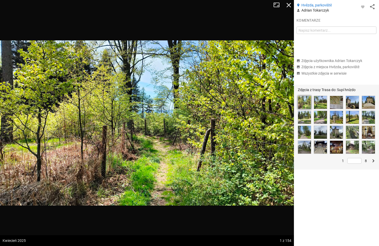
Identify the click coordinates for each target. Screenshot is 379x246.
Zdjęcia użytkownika (331, 61)
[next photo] (283, 123)
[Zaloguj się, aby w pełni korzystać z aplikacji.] (363, 7)
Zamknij (289, 5)
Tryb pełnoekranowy (278, 5)
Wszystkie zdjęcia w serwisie (324, 73)
